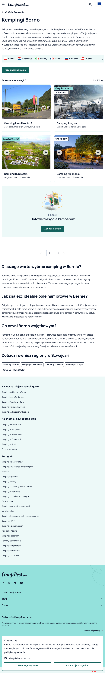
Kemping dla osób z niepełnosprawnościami (20, 516)
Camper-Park (7, 501)
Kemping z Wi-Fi (8, 521)
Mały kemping (8, 511)
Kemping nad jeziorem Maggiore (15, 412)
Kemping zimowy (9, 481)
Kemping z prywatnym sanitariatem (17, 486)
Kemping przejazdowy (11, 491)
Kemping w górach (10, 476)
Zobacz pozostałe (9, 449)
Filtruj (100, 80)
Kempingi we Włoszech (11, 424)
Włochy (43, 58)
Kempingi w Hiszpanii (11, 429)
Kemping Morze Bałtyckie (13, 397)
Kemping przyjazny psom (12, 526)
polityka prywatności (15, 652)
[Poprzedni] (41, 253)
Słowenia (73, 58)
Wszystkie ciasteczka (19, 658)
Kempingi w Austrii (9, 444)
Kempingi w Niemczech (11, 434)
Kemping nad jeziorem (11, 545)
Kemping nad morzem (11, 550)
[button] (52, 592)
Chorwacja (27, 58)
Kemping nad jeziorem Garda (14, 392)
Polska (11, 58)
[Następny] (63, 253)
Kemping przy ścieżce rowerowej (16, 506)
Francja (58, 58)
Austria (89, 58)
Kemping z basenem (10, 535)
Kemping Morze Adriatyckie (13, 407)
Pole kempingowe (9, 530)
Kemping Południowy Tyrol (13, 402)
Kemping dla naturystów (12, 461)
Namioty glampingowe (11, 540)
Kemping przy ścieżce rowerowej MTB (18, 466)
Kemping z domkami (10, 555)
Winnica (5, 471)
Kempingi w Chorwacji (11, 439)
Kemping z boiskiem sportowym (15, 496)
